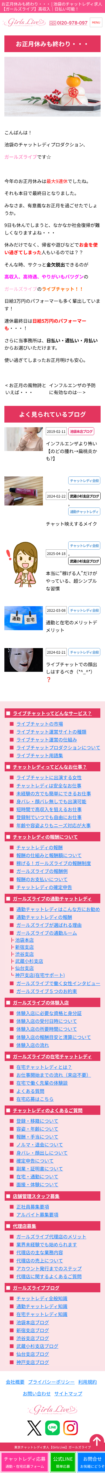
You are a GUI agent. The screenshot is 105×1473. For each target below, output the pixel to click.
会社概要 (15, 1381)
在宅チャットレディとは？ (44, 1066)
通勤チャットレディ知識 (41, 1306)
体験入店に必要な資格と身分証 (49, 1012)
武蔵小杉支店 (29, 960)
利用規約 (87, 1381)
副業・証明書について (39, 1168)
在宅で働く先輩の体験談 (42, 1082)
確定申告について (35, 1160)
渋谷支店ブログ (32, 1338)
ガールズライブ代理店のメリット (51, 1236)
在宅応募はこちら (35, 1098)
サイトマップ (68, 1393)
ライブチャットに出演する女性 (49, 777)
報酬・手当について (37, 1136)
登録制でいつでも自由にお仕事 (49, 817)
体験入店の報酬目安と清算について (53, 1036)
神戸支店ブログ (32, 1362)
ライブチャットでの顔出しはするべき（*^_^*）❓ (71, 672)
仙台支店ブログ (32, 1353)
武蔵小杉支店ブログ (37, 1345)
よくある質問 (30, 1090)
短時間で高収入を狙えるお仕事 (49, 809)
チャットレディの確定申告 (44, 887)
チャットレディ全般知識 (41, 1298)
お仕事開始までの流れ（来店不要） (53, 1074)
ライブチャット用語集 (39, 755)
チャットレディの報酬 (39, 847)
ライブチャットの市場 (39, 723)
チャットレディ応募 (25, 1462)
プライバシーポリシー (51, 1381)
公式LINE (63, 1462)
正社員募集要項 (32, 1206)
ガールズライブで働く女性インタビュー (58, 983)
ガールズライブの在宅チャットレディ (52, 1056)
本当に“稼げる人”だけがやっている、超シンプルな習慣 (71, 581)
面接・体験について (37, 1184)
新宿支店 (24, 946)
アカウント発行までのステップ (49, 1268)
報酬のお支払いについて (42, 879)
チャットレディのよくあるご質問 (48, 1110)
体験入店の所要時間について (46, 1028)
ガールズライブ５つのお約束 (46, 990)
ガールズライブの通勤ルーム (46, 932)
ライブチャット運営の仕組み (46, 739)
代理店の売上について (39, 1260)
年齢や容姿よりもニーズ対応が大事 (53, 825)
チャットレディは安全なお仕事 (48, 785)
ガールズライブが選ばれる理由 (49, 924)
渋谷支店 (24, 953)
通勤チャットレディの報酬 (44, 916)
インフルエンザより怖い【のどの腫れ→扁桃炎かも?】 (71, 451)
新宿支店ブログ (32, 1330)
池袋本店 (24, 939)
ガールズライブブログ (36, 1287)
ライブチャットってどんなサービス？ (52, 713)
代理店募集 (24, 1225)
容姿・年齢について (37, 1128)
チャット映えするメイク (71, 523)
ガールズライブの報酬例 (42, 870)
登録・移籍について (37, 1120)
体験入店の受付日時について (46, 1020)
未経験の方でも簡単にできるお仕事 (53, 793)
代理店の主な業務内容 (39, 1252)
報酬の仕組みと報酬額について (49, 855)
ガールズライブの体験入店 (41, 1002)
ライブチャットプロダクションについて (58, 747)
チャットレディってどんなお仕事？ (50, 766)
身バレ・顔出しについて (42, 1152)
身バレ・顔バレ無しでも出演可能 (51, 801)
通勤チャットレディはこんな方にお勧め (58, 908)
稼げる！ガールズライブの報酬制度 (53, 863)
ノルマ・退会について (39, 1144)
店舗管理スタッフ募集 (36, 1195)
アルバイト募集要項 (37, 1214)
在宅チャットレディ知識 (41, 1314)
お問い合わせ (37, 1393)
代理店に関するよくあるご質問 (49, 1276)
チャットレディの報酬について (45, 836)
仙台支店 (24, 967)
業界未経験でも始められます (46, 1244)
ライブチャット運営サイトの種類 (51, 731)
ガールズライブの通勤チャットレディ (52, 898)
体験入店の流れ (32, 1044)
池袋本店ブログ (32, 1322)
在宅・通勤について (37, 1176)
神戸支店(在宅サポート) (40, 974)
